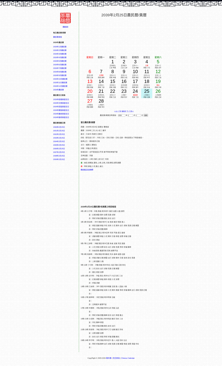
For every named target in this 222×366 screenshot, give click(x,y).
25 (146, 91)
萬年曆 (108, 358)
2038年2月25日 (59, 156)
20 (89, 91)
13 (89, 81)
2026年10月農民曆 (60, 79)
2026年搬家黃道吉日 (61, 114)
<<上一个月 (117, 111)
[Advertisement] (62, 271)
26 (158, 91)
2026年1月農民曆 (59, 47)
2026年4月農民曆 (59, 57)
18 (146, 81)
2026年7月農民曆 (59, 68)
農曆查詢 (65, 27)
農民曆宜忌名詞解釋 (87, 170)
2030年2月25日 (59, 127)
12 (158, 71)
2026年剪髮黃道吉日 (61, 107)
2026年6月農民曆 (59, 65)
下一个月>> (130, 111)
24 (135, 91)
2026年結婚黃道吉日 (61, 99)
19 (158, 81)
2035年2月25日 (59, 145)
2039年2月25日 (59, 159)
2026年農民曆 (58, 90)
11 (146, 71)
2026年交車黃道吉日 (61, 103)
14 (101, 81)
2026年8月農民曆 (59, 72)
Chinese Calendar (128, 358)
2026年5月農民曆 (59, 61)
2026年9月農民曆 (59, 75)
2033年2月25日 (59, 138)
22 (112, 91)
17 (135, 81)
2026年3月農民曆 (59, 54)
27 (89, 101)
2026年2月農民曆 (59, 50)
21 (101, 91)
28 (101, 101)
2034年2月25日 (59, 141)
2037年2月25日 (59, 152)
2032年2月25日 (59, 134)
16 (123, 81)
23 (123, 91)
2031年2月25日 (59, 131)
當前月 (124, 111)
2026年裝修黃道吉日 (61, 117)
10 (135, 71)
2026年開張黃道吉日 (61, 110)
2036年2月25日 (59, 149)
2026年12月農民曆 (60, 86)
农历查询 (116, 358)
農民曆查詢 (57, 37)
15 (112, 81)
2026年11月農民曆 (60, 83)
